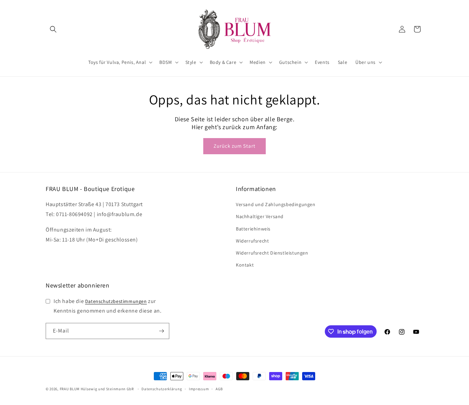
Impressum (199, 388)
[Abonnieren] (161, 331)
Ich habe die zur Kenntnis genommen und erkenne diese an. (107, 306)
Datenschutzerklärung (161, 388)
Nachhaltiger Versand (260, 216)
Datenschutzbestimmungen (116, 301)
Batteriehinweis (253, 229)
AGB (219, 388)
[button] (53, 29)
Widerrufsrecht (252, 241)
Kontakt (245, 265)
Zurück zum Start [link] (234, 146)
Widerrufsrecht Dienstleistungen (272, 253)
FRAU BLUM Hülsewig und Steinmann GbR (97, 388)
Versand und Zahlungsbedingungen (276, 204)
